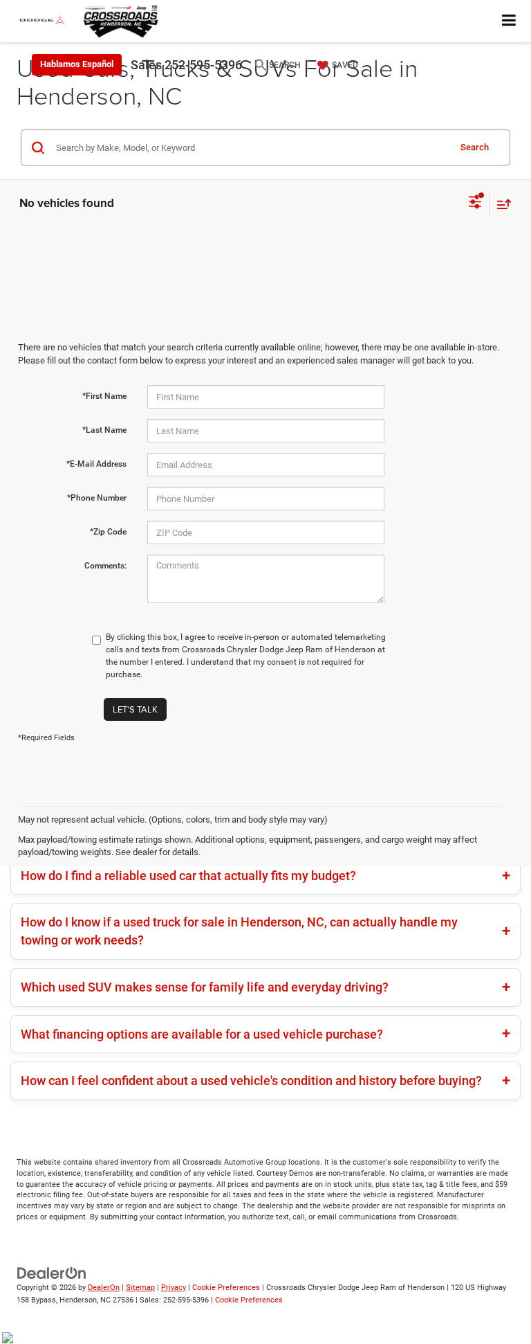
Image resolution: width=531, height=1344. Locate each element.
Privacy (173, 1287)
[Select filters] (475, 203)
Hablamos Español (76, 64)
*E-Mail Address (96, 464)
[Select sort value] (501, 204)
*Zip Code (108, 532)
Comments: (105, 566)
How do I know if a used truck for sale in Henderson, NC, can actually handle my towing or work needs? (239, 931)
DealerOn (104, 1287)
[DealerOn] (52, 1272)
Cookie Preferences (226, 1287)
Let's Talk (135, 709)
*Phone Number (97, 498)
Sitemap (140, 1287)
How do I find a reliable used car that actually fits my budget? (188, 875)
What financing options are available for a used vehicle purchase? (202, 1034)
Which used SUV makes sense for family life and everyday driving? (205, 987)
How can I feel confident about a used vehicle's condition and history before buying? (251, 1080)
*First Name (104, 396)
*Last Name (104, 430)
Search (474, 147)
